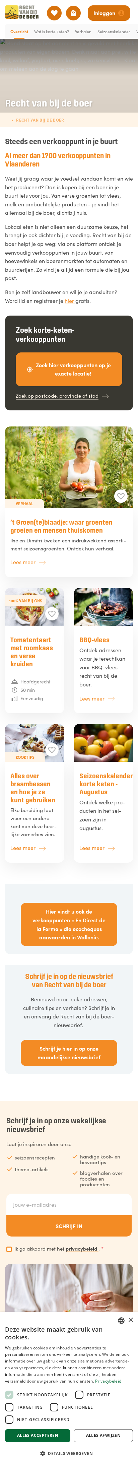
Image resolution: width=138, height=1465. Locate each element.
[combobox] (121, 1320)
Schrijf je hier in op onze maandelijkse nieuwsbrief (69, 1053)
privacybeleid (82, 1248)
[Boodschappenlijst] (73, 13)
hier (70, 300)
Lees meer (23, 561)
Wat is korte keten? (51, 31)
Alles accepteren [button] (37, 1435)
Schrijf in (69, 1225)
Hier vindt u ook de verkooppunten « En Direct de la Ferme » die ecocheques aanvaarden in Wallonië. (69, 924)
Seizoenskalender (113, 31)
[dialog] (69, 1388)
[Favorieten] (54, 13)
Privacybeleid (108, 1381)
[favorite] (121, 496)
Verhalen (83, 31)
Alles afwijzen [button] (103, 1435)
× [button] (130, 1320)
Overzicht (19, 31)
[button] (69, 1453)
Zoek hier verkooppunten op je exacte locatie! (73, 369)
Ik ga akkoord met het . (59, 1248)
